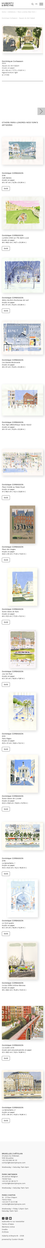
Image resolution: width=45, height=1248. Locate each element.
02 (7, 1130)
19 (17, 1130)
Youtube (10, 1218)
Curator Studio (18, 1239)
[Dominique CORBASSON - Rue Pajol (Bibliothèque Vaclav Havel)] (22, 400)
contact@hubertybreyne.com (13, 1163)
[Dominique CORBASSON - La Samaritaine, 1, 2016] (22, 836)
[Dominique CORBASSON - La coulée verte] (22, 1023)
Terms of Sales (8, 1224)
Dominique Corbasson (12, 61)
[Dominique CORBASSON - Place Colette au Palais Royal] (22, 462)
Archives (5, 1232)
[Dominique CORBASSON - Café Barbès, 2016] (22, 150)
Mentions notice (8, 1227)
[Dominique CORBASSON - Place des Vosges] (22, 524)
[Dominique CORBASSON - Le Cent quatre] (22, 898)
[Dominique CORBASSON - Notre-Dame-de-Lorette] (22, 773)
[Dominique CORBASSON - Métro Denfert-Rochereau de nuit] (22, 275)
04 (11, 1130)
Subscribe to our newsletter (13, 1221)
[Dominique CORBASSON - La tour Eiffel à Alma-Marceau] (22, 960)
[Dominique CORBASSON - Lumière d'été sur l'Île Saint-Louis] (22, 213)
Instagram (7, 1218)
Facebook (3, 1218)
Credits (5, 1229)
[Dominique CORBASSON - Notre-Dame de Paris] (22, 586)
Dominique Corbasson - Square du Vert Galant (18, 18)
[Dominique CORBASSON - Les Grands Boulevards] (22, 337)
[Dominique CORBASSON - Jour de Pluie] (22, 649)
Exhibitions (12, 12)
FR (36, 4)
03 (9, 1130)
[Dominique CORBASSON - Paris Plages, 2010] (22, 711)
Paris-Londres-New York (26, 12)
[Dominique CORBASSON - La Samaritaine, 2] (22, 1085)
